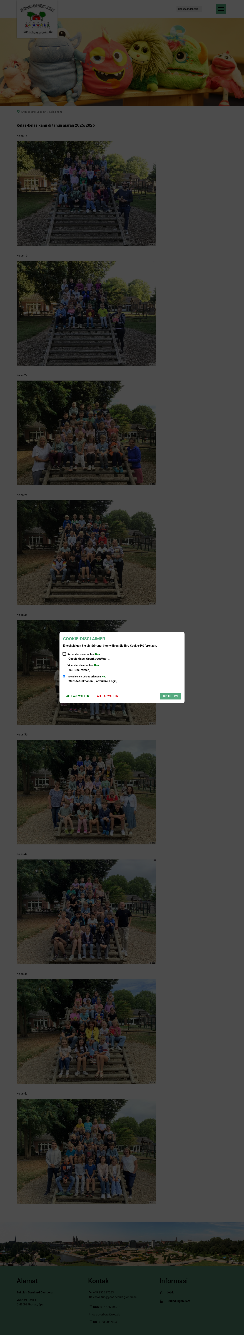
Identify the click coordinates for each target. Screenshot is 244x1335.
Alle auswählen (77, 696)
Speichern (170, 696)
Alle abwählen (107, 696)
